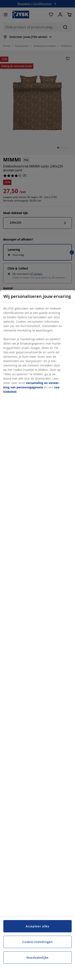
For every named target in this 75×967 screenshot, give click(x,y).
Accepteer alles (37, 926)
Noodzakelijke (37, 957)
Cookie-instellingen (37, 942)
